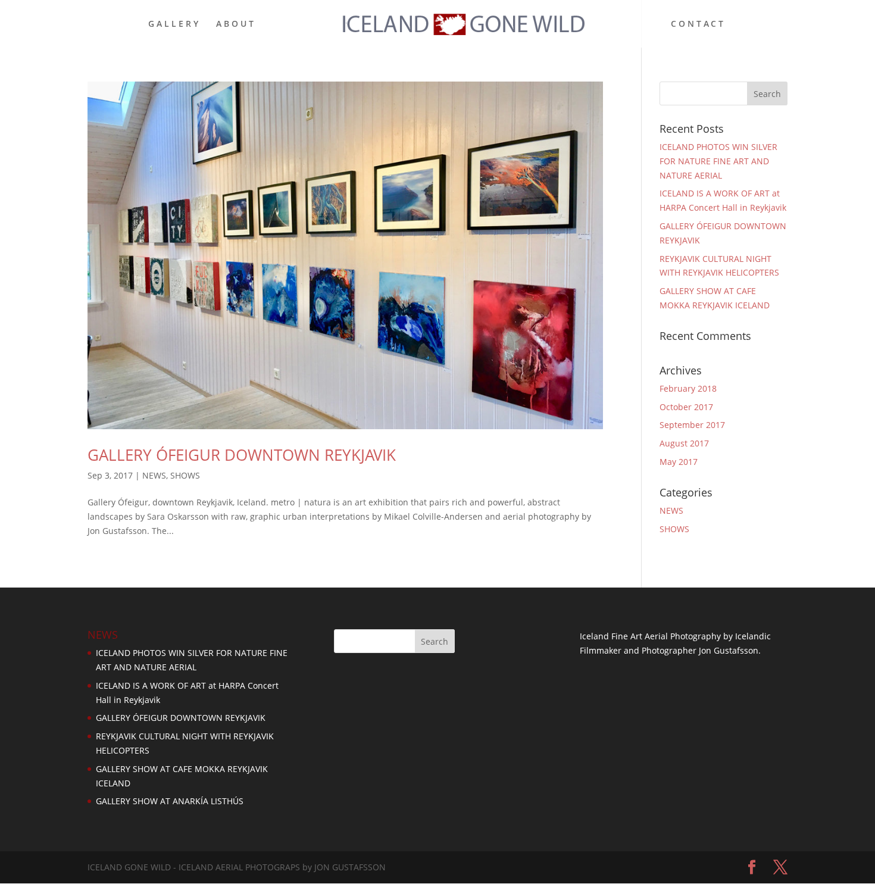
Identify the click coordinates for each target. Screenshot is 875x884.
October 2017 (686, 407)
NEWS (154, 475)
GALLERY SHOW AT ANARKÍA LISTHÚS (169, 801)
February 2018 (688, 388)
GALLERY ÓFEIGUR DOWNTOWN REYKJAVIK (242, 455)
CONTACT (698, 24)
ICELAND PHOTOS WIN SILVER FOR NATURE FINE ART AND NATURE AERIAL (718, 161)
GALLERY (174, 24)
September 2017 (692, 424)
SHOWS (185, 475)
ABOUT (236, 24)
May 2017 (679, 461)
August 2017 (684, 443)
